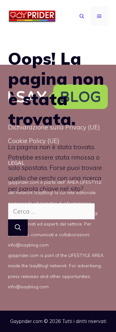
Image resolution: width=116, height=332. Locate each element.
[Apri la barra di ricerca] (82, 16)
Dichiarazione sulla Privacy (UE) (54, 127)
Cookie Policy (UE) (33, 141)
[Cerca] (18, 227)
